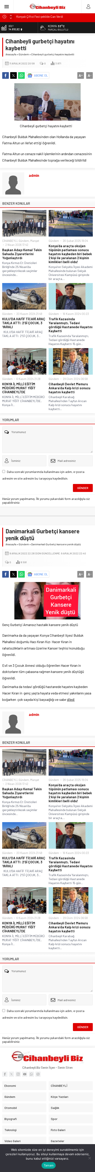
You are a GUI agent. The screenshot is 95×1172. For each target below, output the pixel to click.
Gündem (24, 54)
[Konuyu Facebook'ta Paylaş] (5, 75)
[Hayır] (89, 1158)
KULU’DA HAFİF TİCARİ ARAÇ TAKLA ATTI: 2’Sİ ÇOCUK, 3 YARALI (23, 323)
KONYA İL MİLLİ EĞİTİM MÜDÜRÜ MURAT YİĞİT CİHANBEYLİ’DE (19, 388)
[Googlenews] (38, 1074)
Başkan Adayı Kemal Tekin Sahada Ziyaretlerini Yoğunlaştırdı (22, 254)
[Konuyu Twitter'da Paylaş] (13, 75)
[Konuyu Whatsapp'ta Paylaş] (21, 75)
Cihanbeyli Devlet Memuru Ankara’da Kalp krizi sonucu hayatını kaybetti (69, 388)
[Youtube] (24, 1074)
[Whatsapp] (31, 1074)
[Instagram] (18, 1074)
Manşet (34, 241)
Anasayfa (11, 54)
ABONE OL (41, 75)
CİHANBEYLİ (9, 241)
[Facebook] (5, 1074)
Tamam (48, 1165)
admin (34, 175)
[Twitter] (11, 1074)
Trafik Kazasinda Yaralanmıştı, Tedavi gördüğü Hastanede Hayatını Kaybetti (71, 325)
